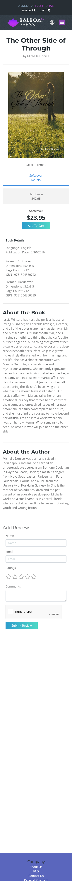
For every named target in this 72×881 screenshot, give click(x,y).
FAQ (36, 871)
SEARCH (26, 10)
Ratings (11, 568)
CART (43, 10)
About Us (36, 867)
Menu (63, 22)
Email (9, 552)
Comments (13, 586)
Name (10, 536)
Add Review (16, 527)
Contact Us (36, 876)
